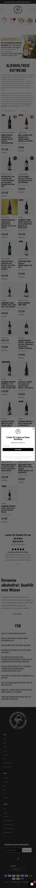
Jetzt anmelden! (18, 449)
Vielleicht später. (18, 453)
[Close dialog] (33, 429)
